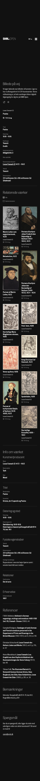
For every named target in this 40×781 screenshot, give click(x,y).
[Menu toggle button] (36, 39)
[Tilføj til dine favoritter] (8, 102)
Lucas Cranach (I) (9, 164)
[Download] (4, 102)
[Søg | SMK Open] (9, 39)
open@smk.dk (8, 734)
